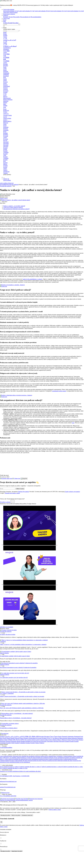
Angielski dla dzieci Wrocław (39, 760)
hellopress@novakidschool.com (8, 781)
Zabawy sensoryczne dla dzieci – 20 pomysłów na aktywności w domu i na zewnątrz (22, 696)
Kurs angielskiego (11, 762)
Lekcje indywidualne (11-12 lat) (75, 11)
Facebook (11, 798)
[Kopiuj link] (24, 478)
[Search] (4, 26)
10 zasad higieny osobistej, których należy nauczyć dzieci (15, 656)
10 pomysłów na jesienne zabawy (8, 728)
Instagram (40, 798)
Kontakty (4, 774)
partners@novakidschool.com (7, 787)
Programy (5, 17)
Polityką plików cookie (55, 809)
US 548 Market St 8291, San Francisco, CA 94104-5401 (14, 776)
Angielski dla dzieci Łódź (10, 760)
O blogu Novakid (7, 22)
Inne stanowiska (12, 795)
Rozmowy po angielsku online (12, 757)
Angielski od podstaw (69, 757)
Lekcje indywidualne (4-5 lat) (11, 11)
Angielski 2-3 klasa (62, 756)
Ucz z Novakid (4, 795)
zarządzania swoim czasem (59, 391)
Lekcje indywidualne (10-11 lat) (58, 11)
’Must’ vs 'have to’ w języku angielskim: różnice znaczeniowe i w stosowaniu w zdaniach (23, 644)
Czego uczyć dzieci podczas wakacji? (13, 207)
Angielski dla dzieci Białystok (55, 760)
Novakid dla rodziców (13, 184)
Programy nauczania (12, 756)
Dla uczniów (16, 17)
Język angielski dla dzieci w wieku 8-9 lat (54, 766)
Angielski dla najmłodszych (43, 757)
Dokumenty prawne (27, 800)
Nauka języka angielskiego (57, 757)
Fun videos (15, 22)
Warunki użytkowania (16, 800)
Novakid (2, 184)
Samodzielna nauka (7, 770)
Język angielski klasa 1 (51, 756)
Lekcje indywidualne (8, 9)
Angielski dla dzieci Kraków (45, 759)
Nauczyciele (6, 18)
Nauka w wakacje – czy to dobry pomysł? (14, 206)
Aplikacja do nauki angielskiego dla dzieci (30, 771)
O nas (1, 747)
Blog (4, 21)
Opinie (5, 747)
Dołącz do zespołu (7, 794)
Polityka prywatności (5, 800)
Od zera (11, 17)
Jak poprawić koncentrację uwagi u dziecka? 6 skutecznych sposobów (18, 667)
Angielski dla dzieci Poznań (24, 760)
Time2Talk (6, 12)
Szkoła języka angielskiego (23, 762)
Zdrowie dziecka (4, 653)
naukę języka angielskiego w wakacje (32, 279)
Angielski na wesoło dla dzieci (28, 757)
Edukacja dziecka (4, 664)
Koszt (4, 20)
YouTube (25, 798)
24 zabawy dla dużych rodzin (7, 634)
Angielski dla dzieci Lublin (60, 759)
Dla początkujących (25, 17)
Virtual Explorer (13, 12)
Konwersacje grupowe (9, 14)
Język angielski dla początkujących (27, 756)
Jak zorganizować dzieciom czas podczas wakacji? (16, 209)
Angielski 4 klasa (71, 756)
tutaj (73, 422)
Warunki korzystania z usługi (12, 493)
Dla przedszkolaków (36, 17)
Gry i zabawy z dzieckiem (7, 693)
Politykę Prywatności (23, 491)
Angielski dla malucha (19, 759)
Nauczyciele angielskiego (31, 759)
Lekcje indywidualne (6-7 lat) (26, 11)
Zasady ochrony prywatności (72, 491)
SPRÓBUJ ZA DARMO (6, 627)
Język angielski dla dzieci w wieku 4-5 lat (11, 766)
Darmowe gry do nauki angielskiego (9, 771)
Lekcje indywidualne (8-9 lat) (42, 11)
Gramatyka (3, 641)
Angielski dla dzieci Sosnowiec (71, 760)
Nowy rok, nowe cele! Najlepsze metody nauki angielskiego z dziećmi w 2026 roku (21, 708)
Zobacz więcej (4, 198)
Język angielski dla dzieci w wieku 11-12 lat (16, 768)
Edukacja (5, 15)
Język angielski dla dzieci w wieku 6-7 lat (32, 766)
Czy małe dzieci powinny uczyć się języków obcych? (14, 677)
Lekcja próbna (3, 756)
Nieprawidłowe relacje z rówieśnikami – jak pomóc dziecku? (16, 718)
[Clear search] (19, 24)
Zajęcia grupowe (41, 756)
